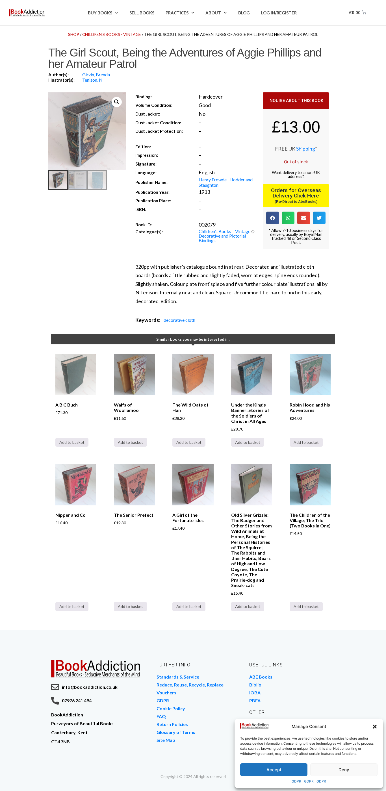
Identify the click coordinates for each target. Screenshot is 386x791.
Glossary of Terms (176, 732)
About (213, 12)
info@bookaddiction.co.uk (90, 687)
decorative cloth (179, 320)
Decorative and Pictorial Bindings (222, 238)
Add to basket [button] (71, 442)
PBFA (255, 700)
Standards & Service (178, 676)
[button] (375, 726)
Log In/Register (279, 12)
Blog (244, 12)
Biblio (255, 684)
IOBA (255, 692)
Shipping (305, 148)
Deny (344, 769)
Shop (73, 34)
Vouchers (166, 692)
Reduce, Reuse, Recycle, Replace (190, 684)
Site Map (166, 740)
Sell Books (141, 12)
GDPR (296, 781)
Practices (177, 12)
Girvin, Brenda (96, 74)
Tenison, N (92, 79)
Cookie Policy (171, 708)
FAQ (161, 716)
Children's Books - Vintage (111, 34)
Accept (273, 769)
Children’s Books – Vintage (224, 231)
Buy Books (100, 12)
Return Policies (172, 724)
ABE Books (260, 676)
